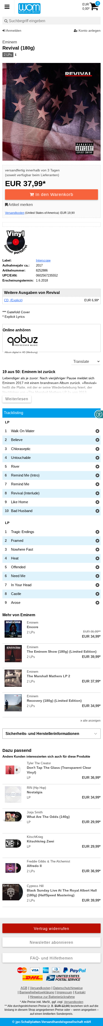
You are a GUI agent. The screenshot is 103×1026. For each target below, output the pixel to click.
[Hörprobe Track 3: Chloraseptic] (97, 449)
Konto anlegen (89, 30)
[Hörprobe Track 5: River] (97, 467)
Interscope (43, 260)
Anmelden (13, 30)
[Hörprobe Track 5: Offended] (97, 567)
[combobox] (51, 21)
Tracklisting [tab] (13, 413)
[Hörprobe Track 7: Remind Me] (97, 484)
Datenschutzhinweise (68, 988)
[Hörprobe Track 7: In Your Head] (97, 585)
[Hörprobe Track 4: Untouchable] (97, 458)
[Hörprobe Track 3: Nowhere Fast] (97, 550)
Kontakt (80, 992)
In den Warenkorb (53, 194)
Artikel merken (20, 205)
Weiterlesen (16, 399)
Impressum (64, 992)
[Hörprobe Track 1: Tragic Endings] (97, 532)
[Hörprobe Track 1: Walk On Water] (97, 431)
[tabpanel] (51, 514)
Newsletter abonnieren (51, 942)
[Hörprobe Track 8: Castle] (97, 594)
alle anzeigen (91, 720)
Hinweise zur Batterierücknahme (52, 997)
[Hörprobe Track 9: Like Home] (97, 502)
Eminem (9, 42)
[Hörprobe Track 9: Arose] (97, 603)
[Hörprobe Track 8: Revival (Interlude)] (97, 494)
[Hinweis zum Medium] (15, 55)
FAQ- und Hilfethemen (51, 958)
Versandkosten (14, 213)
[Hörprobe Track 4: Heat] (97, 559)
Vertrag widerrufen (51, 929)
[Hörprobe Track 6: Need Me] (97, 576)
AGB (24, 988)
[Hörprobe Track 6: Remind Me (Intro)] (97, 476)
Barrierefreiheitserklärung (36, 992)
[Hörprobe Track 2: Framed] (97, 541)
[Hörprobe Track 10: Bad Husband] (97, 511)
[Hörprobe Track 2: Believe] (97, 440)
